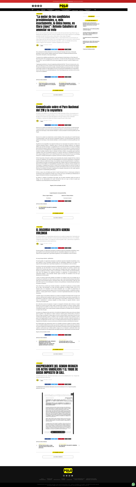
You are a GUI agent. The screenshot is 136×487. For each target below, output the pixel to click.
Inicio (38, 10)
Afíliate (81, 10)
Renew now (70, 1)
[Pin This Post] (61, 49)
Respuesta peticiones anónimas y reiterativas (91, 479)
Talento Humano (63, 479)
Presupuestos (57, 479)
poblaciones (75, 10)
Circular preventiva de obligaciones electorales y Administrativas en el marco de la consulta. (90, 33)
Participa (57, 10)
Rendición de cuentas (88, 10)
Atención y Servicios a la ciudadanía (66, 10)
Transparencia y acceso (50, 10)
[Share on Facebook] (48, 49)
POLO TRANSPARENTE (42, 479)
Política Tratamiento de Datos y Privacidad (79, 479)
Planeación (69, 479)
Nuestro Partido (43, 10)
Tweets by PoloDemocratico (89, 49)
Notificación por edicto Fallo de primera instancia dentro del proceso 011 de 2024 (91, 42)
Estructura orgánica (49, 479)
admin (42, 45)
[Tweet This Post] (54, 49)
